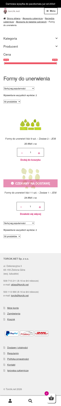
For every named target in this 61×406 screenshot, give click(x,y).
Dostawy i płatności (17, 347)
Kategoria (10, 38)
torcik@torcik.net (20, 295)
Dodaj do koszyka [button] (30, 159)
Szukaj (30, 401)
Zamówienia (13, 313)
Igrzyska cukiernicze (18, 370)
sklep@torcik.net (20, 284)
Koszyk (11, 319)
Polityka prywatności (18, 359)
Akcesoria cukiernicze (33, 18)
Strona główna (13, 18)
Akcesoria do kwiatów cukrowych (31, 21)
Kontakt (11, 364)
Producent (10, 46)
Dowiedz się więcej (30, 214)
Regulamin (13, 353)
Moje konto (13, 308)
